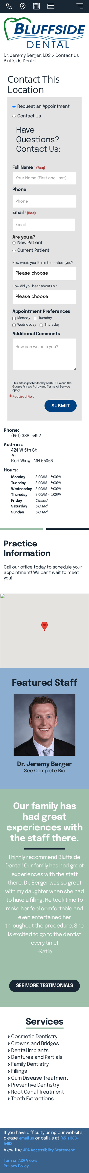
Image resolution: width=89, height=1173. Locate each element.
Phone (19, 189)
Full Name (28, 167)
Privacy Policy (32, 386)
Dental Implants (30, 1050)
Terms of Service (58, 386)
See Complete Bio (44, 771)
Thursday (51, 324)
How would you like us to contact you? (42, 263)
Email (24, 213)
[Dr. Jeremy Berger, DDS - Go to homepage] (44, 33)
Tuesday (45, 318)
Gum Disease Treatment (39, 1078)
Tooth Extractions (32, 1099)
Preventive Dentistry (35, 1085)
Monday (23, 318)
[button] (44, 626)
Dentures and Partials (37, 1057)
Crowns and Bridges (35, 1043)
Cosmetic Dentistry (34, 1036)
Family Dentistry (30, 1064)
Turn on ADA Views (20, 1161)
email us (26, 1138)
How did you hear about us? (34, 286)
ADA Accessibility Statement (49, 1150)
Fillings (19, 1071)
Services (45, 1022)
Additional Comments (36, 334)
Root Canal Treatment (37, 1092)
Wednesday (26, 324)
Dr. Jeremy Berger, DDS (27, 55)
